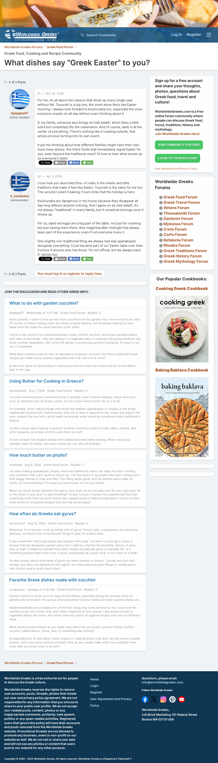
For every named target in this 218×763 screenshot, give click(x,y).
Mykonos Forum (178, 224)
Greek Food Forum (72, 312)
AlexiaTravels (17, 390)
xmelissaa (15, 464)
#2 (39, 176)
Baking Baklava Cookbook (181, 370)
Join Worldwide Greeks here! (177, 134)
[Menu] (209, 35)
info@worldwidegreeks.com (162, 682)
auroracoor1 (17, 523)
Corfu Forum (175, 234)
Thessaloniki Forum (182, 213)
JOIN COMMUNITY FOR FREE (179, 144)
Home (94, 679)
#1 (39, 93)
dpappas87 (19, 113)
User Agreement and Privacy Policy (176, 168)
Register (96, 692)
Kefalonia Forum (178, 240)
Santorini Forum (178, 218)
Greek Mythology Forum (186, 261)
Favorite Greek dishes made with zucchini (52, 579)
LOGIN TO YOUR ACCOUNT (177, 158)
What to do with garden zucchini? (43, 303)
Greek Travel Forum (182, 202)
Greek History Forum (183, 256)
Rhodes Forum (177, 245)
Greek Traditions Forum (185, 250)
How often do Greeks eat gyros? (42, 513)
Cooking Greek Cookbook (182, 288)
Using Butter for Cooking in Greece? (46, 381)
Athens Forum (176, 207)
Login (94, 685)
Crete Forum (175, 229)
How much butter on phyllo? (38, 455)
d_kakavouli (16, 589)
